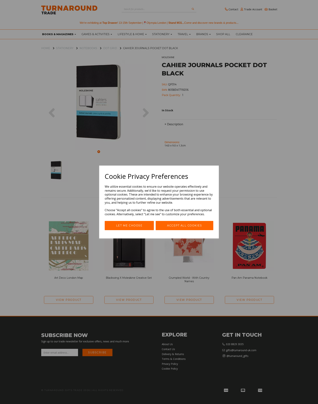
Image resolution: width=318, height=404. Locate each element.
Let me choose (129, 225)
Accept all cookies (184, 225)
